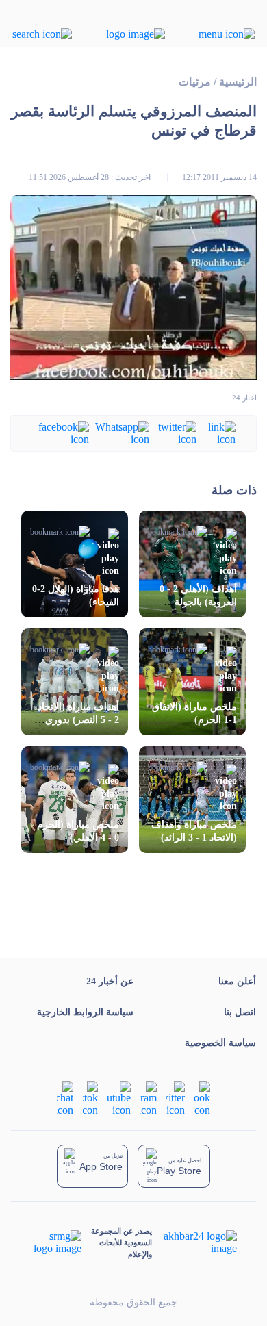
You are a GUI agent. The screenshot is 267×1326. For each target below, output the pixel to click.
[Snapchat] (65, 1098)
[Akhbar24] (194, 1242)
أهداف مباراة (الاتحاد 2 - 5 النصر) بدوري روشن (78, 720)
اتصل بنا (240, 1012)
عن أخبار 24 (110, 981)
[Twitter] (173, 432)
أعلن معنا (237, 981)
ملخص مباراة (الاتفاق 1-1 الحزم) (194, 713)
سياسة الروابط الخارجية (85, 1012)
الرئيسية (238, 82)
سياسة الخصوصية (220, 1043)
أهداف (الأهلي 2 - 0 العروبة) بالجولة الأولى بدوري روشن (197, 602)
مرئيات (195, 82)
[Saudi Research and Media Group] (56, 1242)
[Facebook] (60, 432)
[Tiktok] (90, 1098)
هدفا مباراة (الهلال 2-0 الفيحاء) (75, 595)
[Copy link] (216, 432)
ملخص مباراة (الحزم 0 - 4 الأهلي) (78, 831)
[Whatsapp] (119, 432)
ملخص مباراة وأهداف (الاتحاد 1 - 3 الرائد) (194, 831)
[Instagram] (148, 1098)
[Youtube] (119, 1098)
